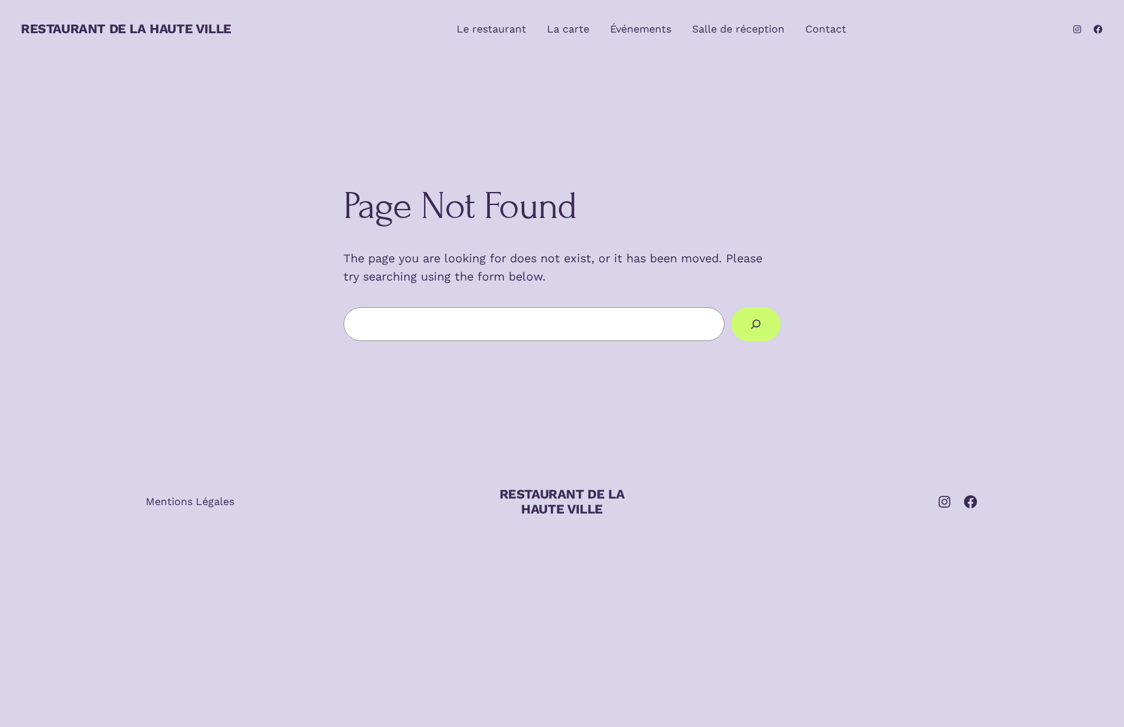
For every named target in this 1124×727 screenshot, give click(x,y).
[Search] (756, 324)
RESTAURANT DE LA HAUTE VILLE (126, 28)
